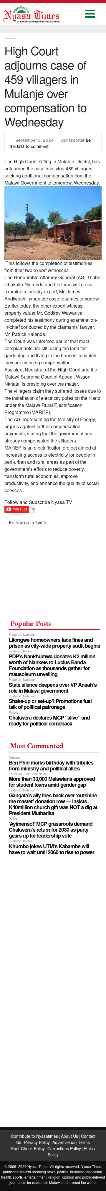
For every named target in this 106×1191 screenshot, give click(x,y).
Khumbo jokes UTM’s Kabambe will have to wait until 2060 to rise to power (51, 849)
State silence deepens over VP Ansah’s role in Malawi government (53, 687)
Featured (15, 634)
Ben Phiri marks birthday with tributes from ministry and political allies (51, 765)
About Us (70, 1136)
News (43, 774)
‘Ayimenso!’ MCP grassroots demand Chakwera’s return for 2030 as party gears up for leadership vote (50, 829)
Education (16, 774)
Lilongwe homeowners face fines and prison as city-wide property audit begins (54, 642)
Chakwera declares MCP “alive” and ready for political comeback (49, 720)
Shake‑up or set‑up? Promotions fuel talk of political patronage (50, 704)
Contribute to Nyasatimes (35, 1136)
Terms (84, 1142)
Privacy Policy (37, 1142)
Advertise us (63, 1142)
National (28, 634)
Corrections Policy (64, 1148)
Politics (27, 651)
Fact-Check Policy (28, 1148)
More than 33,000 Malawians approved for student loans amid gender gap (52, 781)
